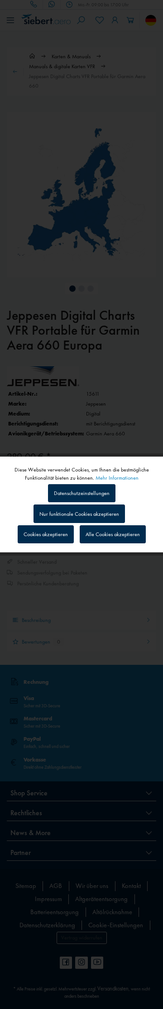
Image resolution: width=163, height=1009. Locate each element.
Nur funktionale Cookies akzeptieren (79, 514)
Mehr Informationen (117, 477)
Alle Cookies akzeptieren (113, 534)
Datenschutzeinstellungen (82, 493)
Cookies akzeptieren (46, 534)
